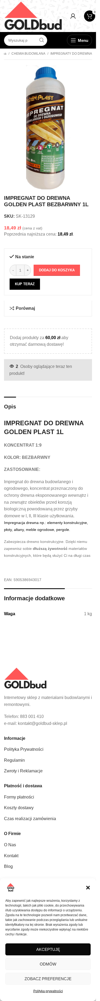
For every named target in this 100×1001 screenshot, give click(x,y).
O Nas (10, 845)
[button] (88, 887)
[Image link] (25, 678)
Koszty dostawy (19, 807)
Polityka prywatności (48, 991)
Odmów (48, 964)
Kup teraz (25, 284)
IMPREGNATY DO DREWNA (71, 53)
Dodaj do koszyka (57, 270)
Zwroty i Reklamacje (23, 771)
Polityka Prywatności (23, 749)
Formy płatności (19, 797)
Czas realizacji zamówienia (30, 818)
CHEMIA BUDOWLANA (28, 53)
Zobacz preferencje (48, 978)
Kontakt (11, 855)
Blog (8, 866)
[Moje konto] (73, 16)
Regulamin (14, 760)
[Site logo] (33, 15)
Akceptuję (48, 949)
